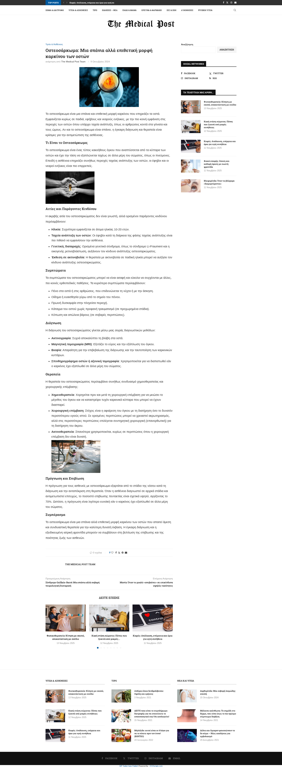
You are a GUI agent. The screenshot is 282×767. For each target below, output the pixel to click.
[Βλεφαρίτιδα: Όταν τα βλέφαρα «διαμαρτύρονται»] (191, 185)
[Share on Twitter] (119, 552)
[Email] (235, 2)
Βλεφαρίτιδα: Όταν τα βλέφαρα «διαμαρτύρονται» (219, 182)
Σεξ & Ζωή (171, 10)
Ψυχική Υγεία (205, 10)
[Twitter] (227, 2)
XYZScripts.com (156, 766)
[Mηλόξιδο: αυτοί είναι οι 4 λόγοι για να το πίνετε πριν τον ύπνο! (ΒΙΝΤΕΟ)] (121, 735)
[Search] (234, 10)
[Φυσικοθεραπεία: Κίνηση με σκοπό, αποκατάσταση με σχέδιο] (66, 618)
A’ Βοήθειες (187, 10)
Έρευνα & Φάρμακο (151, 10)
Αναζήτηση (187, 44)
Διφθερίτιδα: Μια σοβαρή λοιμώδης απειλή (217, 692)
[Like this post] (112, 552)
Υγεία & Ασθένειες (78, 10)
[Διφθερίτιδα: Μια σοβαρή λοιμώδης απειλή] (187, 695)
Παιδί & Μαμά (129, 10)
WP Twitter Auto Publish (128, 766)
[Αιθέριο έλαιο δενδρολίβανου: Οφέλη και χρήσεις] (121, 695)
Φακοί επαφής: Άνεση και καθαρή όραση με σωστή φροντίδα (216, 164)
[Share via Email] (126, 552)
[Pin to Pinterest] (123, 552)
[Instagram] (231, 2)
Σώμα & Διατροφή (55, 10)
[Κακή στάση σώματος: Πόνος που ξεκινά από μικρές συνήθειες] (109, 618)
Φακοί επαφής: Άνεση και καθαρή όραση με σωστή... (94, 2)
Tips (95, 10)
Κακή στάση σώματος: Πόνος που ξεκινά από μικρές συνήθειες (218, 124)
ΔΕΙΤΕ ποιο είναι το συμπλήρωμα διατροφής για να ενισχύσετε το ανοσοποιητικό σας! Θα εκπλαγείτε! (151, 713)
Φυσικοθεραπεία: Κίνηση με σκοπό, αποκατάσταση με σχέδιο (66, 637)
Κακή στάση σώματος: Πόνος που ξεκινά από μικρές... (109, 637)
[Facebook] (223, 2)
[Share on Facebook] (116, 552)
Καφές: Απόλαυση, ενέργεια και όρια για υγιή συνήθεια (152, 637)
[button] (63, 2)
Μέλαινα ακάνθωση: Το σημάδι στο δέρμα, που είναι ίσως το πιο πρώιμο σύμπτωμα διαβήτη (218, 713)
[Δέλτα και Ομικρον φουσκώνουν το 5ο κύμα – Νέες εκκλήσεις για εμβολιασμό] (187, 735)
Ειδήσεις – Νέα (110, 10)
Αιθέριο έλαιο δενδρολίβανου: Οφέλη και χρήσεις (149, 692)
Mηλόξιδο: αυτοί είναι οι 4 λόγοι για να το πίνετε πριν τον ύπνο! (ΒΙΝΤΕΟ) (151, 733)
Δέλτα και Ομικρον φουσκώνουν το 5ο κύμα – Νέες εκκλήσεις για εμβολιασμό (217, 733)
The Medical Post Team (73, 61)
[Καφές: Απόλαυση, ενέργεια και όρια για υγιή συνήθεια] (153, 618)
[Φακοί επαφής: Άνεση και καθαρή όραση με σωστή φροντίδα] (191, 166)
